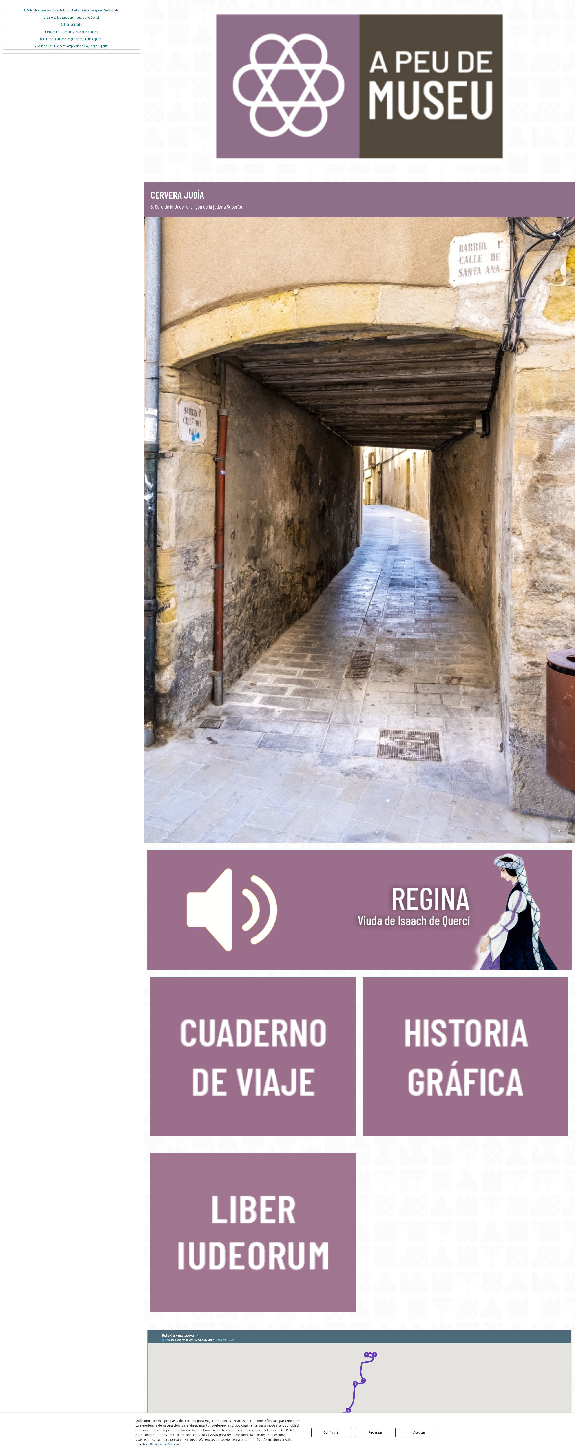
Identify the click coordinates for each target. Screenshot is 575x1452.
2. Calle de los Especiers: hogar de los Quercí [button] (71, 17)
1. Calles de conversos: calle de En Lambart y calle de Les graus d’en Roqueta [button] (71, 10)
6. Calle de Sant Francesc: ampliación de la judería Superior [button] (71, 46)
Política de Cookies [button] (165, 1444)
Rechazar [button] (375, 1432)
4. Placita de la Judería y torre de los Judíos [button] (71, 32)
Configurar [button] (331, 1432)
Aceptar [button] (419, 1432)
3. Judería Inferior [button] (71, 24)
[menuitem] (71, 10)
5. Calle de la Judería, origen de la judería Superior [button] (71, 39)
